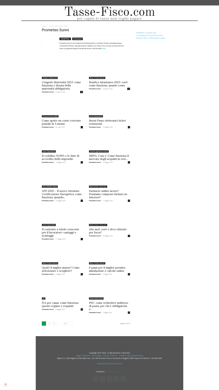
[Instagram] (102, 378)
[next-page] (70, 323)
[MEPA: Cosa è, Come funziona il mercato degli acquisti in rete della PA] (109, 142)
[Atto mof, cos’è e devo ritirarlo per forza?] (109, 216)
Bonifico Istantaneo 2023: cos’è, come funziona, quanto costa (108, 84)
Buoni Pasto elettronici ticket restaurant (107, 122)
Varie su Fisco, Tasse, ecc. (98, 186)
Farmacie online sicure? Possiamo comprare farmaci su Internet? (108, 194)
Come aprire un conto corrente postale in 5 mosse (61, 122)
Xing (103, 48)
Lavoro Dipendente (96, 116)
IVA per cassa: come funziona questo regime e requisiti (60, 304)
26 (129, 89)
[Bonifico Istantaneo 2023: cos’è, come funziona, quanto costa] (109, 69)
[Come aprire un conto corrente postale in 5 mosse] (62, 107)
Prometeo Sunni (48, 92)
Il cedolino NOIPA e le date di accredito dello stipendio (60, 157)
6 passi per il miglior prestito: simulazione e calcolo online (107, 269)
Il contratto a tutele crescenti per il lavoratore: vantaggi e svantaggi (60, 232)
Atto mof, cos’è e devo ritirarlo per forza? (107, 231)
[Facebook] (95, 378)
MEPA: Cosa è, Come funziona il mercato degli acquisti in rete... (109, 157)
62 (81, 92)
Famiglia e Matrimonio (50, 78)
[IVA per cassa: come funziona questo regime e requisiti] (62, 289)
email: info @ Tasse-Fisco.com (109, 363)
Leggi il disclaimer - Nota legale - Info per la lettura (96, 355)
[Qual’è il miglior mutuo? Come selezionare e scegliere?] (62, 254)
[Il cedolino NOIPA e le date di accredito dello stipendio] (62, 142)
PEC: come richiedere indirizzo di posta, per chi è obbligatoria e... (108, 306)
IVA (44, 298)
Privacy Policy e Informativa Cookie (150, 38)
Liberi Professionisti (96, 298)
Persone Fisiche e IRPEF (50, 116)
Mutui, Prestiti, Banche (97, 78)
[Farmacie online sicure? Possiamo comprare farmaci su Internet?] (109, 177)
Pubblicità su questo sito (146, 32)
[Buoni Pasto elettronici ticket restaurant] (109, 107)
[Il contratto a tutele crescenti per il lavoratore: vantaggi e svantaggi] (62, 216)
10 (65, 323)
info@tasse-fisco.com (114, 371)
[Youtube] (123, 378)
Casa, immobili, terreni (50, 186)
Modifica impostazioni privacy (131, 355)
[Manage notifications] (6, 384)
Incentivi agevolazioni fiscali (99, 151)
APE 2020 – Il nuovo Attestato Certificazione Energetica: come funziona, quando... (62, 194)
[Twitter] (116, 378)
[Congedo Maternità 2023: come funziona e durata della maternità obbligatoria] (62, 69)
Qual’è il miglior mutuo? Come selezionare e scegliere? (61, 269)
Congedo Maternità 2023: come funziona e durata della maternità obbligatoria (61, 85)
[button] (197, 2)
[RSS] (109, 378)
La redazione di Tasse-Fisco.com (149, 35)
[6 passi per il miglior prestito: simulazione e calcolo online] (109, 254)
